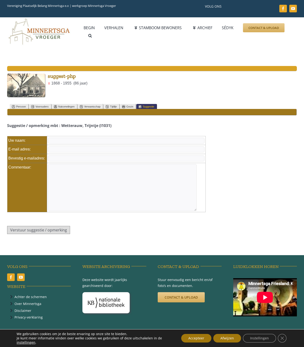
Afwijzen (227, 338)
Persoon (21, 106)
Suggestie (148, 106)
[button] (90, 35)
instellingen (26, 342)
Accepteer (196, 338)
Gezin (129, 106)
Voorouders (42, 106)
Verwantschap (92, 106)
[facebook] (283, 8)
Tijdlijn (113, 106)
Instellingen (259, 338)
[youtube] (293, 8)
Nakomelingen (66, 106)
